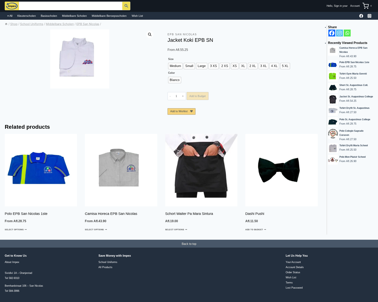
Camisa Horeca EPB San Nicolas (111, 214)
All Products (105, 267)
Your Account (293, 262)
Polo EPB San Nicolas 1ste (26, 214)
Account (355, 5)
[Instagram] (369, 16)
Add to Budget (197, 96)
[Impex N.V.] (12, 6)
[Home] (6, 24)
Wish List (137, 15)
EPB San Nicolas (182, 34)
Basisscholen (49, 15)
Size (170, 59)
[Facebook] (361, 16)
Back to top (189, 243)
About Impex (12, 262)
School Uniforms (107, 262)
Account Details (295, 267)
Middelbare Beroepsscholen (109, 15)
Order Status (293, 272)
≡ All (9, 15)
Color (171, 72)
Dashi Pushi (254, 214)
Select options (14, 229)
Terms (289, 282)
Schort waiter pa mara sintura (189, 214)
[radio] (175, 66)
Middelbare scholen (74, 15)
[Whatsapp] (347, 33)
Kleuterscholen (26, 15)
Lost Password (294, 287)
